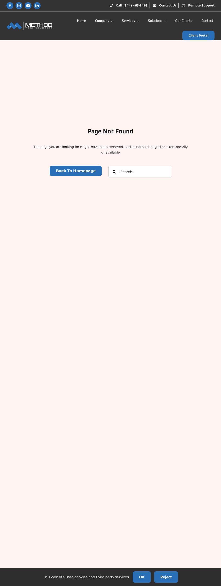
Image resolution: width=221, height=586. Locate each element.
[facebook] (9, 5)
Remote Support (201, 5)
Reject (166, 577)
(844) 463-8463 (135, 5)
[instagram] (19, 5)
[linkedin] (37, 5)
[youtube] (28, 5)
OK (142, 577)
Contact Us (167, 5)
